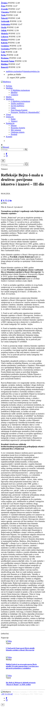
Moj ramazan (16, 130)
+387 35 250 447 (7, 694)
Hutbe (13, 119)
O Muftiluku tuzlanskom (20, 90)
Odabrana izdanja (17, 132)
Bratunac (5, 58)
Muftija (9, 97)
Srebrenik (5, 21)
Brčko (3, 55)
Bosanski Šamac (7, 61)
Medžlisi (14, 92)
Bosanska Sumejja (18, 128)
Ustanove (14, 95)
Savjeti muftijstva (17, 106)
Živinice (4, 3)
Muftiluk (9, 88)
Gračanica (5, 49)
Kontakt (9, 137)
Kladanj (4, 40)
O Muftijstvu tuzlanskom (20, 101)
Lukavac (4, 37)
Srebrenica (5, 24)
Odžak (4, 30)
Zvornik (4, 9)
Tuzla (3, 15)
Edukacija (10, 117)
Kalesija (4, 43)
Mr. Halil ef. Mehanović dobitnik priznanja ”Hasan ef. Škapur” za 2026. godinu (21, 683)
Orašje (4, 27)
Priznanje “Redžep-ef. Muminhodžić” (25, 112)
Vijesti (8, 114)
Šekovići (4, 18)
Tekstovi (14, 121)
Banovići (4, 67)
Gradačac (5, 46)
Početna (9, 86)
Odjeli (13, 108)
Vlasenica (5, 12)
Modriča (4, 33)
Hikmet (14, 126)
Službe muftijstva (17, 103)
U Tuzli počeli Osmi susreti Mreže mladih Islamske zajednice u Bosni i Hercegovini (20, 649)
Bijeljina (4, 64)
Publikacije (10, 123)
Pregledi (14, 134)
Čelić (3, 52)
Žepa (3, 6)
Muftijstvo (10, 99)
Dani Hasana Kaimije (19, 110)
